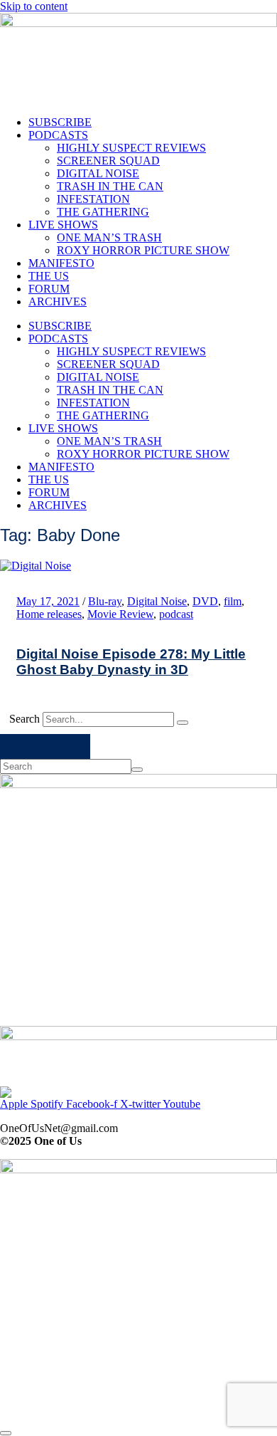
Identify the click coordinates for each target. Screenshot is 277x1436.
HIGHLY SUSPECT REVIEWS (131, 148)
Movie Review (120, 614)
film (232, 601)
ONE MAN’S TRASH (109, 237)
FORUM (49, 289)
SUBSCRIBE (60, 122)
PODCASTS (58, 135)
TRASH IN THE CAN (110, 186)
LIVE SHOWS (63, 225)
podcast (176, 614)
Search (24, 719)
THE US (48, 276)
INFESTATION (93, 199)
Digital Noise (157, 601)
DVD (205, 601)
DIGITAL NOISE (98, 173)
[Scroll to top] (5, 1433)
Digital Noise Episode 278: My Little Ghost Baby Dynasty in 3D (131, 661)
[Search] (182, 722)
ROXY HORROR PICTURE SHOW (143, 250)
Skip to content (33, 6)
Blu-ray (104, 601)
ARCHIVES (57, 301)
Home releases (49, 614)
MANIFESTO (61, 263)
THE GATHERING (103, 212)
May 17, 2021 (48, 601)
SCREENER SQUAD (108, 160)
